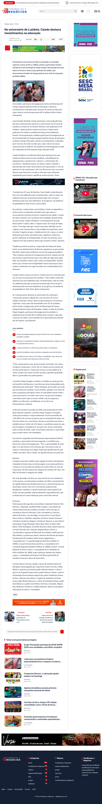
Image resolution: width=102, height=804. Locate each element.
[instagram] (93, 789)
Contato (9, 789)
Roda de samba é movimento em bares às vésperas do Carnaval (92, 441)
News (17, 24)
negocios (58, 773)
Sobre (3, 789)
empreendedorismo (37, 773)
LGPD (34, 789)
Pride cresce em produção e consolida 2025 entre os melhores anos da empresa (92, 415)
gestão (37, 780)
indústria (37, 784)
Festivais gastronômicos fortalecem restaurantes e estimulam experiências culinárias (42, 717)
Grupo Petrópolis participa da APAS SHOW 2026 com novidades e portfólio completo (39, 335)
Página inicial (8, 24)
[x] (7, 58)
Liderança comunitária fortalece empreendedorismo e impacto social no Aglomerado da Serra (41, 342)
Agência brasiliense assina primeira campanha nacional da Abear (39, 352)
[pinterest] (7, 74)
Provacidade (18, 789)
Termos (27, 789)
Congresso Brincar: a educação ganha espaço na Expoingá (37, 348)
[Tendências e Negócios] (14, 13)
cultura (37, 770)
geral (57, 777)
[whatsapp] (7, 69)
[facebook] (7, 53)
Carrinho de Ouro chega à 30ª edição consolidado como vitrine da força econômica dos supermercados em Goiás (46, 3)
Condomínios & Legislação (64, 780)
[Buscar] (75, 11)
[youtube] (99, 789)
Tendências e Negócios (37, 766)
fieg (37, 777)
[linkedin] (96, 789)
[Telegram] (7, 63)
